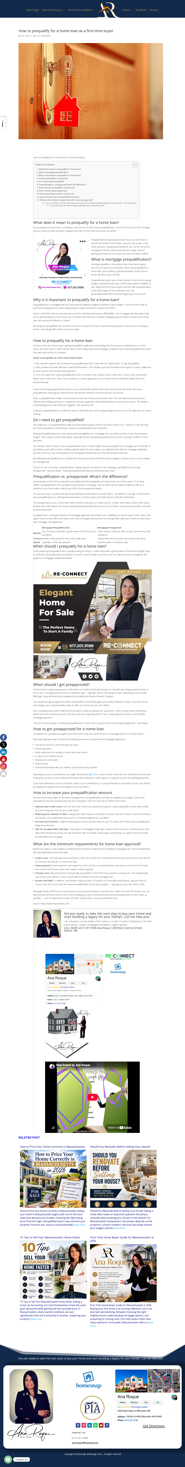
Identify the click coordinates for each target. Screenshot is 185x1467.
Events (126, 10)
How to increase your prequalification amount (59, 197)
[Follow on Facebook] (78, 1425)
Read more (79, 1224)
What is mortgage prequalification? (54, 172)
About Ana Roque (52, 10)
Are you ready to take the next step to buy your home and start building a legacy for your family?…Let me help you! (91, 203)
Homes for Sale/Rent (79, 10)
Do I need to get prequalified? (51, 181)
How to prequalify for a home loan (53, 178)
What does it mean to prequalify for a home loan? (60, 169)
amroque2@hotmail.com (85, 1442)
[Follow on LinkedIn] (89, 1425)
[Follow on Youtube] (101, 1425)
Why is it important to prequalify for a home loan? (60, 175)
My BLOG (141, 10)
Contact (154, 10)
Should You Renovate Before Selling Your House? (120, 1146)
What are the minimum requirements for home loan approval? (66, 200)
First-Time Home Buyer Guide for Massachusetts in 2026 (122, 1239)
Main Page (33, 10)
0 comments (44, 35)
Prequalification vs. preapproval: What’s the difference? (62, 184)
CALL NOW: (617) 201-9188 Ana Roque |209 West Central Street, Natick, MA (78, 206)
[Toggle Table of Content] (133, 165)
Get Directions (154, 1426)
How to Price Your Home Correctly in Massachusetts (52, 1146)
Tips (34, 35)
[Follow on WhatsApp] (95, 1425)
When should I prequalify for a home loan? (57, 187)
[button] (2, 123)
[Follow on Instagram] (84, 1425)
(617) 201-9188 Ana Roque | (95, 928)
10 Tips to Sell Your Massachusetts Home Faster (50, 1237)
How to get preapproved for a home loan (56, 194)
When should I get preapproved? (53, 191)
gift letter (93, 774)
